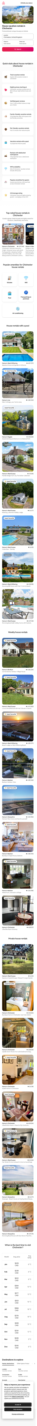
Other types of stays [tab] (23, 1363)
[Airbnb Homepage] (3, 3)
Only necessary (17, 1409)
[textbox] (10, 44)
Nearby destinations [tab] (8, 1363)
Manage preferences (18, 1414)
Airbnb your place (26, 3)
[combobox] (18, 37)
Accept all (18, 1404)
